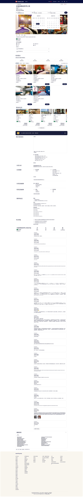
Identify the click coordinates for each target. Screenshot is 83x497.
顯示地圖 (35, 152)
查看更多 (34, 162)
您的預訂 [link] (34, 457)
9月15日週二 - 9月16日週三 (38, 12)
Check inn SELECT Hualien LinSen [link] (46, 441)
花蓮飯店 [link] (23, 449)
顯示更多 (35, 176)
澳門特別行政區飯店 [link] (27, 463)
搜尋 (66, 12)
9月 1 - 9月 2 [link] (35, 60)
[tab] (18, 435)
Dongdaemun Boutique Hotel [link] (45, 444)
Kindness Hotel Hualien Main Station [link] (22, 444)
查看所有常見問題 (35, 224)
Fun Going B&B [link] (19, 446)
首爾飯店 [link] (17, 475)
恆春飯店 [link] (17, 474)
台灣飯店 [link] (26, 457)
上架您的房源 (54, 1)
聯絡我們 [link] (34, 460)
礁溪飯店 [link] (17, 460)
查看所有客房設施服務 (37, 193)
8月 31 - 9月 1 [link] (22, 60)
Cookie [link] (52, 460)
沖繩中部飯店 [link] (26, 467)
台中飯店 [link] (17, 464)
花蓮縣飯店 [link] (26, 468)
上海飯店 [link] (17, 481)
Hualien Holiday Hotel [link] (44, 443)
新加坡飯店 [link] (26, 460)
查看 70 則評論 (18, 40)
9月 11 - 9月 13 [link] (61, 60)
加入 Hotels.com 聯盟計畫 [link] (45, 457)
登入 (66, 1)
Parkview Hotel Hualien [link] (20, 445)
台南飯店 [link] (17, 463)
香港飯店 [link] (17, 471)
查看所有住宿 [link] (19, 4)
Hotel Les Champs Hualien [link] (45, 445)
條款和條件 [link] (52, 457)
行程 (62, 1)
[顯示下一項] (67, 117)
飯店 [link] (16, 449)
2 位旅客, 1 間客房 (52, 12)
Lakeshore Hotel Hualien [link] (20, 438)
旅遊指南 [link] (61, 460)
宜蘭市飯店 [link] (17, 467)
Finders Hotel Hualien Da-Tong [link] (21, 440)
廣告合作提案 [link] (43, 460)
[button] (37, 20)
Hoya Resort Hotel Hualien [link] (21, 443)
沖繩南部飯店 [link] (26, 471)
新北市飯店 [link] (17, 478)
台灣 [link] (18, 449)
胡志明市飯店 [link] (17, 489)
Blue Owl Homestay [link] (44, 438)
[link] (65, 4)
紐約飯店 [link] (17, 482)
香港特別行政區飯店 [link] (27, 464)
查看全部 (17, 46)
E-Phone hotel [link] (19, 437)
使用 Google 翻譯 (36, 242)
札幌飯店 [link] (17, 485)
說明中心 (59, 1)
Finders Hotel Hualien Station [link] (21, 442)
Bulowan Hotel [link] (43, 439)
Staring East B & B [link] (43, 442)
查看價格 (29, 84)
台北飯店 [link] (17, 457)
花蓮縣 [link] (20, 449)
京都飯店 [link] (17, 468)
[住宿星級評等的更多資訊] (18, 7)
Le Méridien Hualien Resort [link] (21, 441)
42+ (65, 32)
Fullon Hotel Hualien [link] (20, 439)
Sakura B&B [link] (43, 437)
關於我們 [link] (61, 457)
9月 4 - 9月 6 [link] (48, 60)
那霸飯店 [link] (17, 486)
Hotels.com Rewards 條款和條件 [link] (55, 463)
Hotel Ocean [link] (43, 440)
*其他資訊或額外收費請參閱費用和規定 (38, 179)
